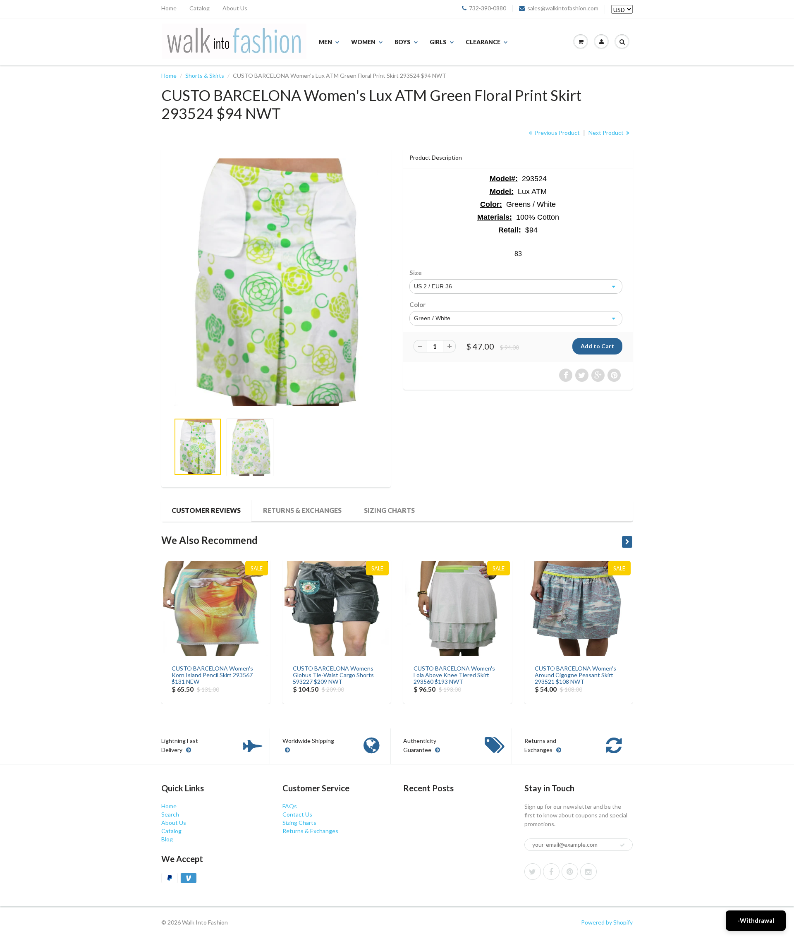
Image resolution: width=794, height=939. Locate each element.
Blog (167, 839)
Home (169, 8)
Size (415, 272)
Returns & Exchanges (302, 510)
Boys (403, 42)
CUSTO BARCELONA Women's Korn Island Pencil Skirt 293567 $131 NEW (212, 675)
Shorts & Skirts (204, 75)
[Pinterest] (570, 871)
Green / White (432, 318)
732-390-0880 (487, 8)
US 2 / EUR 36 (433, 286)
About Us (234, 8)
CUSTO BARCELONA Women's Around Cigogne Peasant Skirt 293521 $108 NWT (575, 675)
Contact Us (297, 814)
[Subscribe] (622, 845)
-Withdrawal (755, 920)
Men (325, 42)
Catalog (199, 8)
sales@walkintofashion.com (562, 8)
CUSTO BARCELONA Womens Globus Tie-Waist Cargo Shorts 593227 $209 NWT (333, 675)
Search (170, 814)
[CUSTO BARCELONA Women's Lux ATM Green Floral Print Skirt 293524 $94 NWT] (276, 282)
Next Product (606, 132)
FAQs (289, 806)
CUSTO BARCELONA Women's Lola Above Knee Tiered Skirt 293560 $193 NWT (454, 675)
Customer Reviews (206, 510)
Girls (438, 42)
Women (363, 42)
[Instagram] (588, 871)
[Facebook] (551, 871)
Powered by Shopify (607, 922)
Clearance (483, 42)
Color (417, 304)
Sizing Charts (389, 510)
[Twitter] (532, 871)
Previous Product (556, 132)
